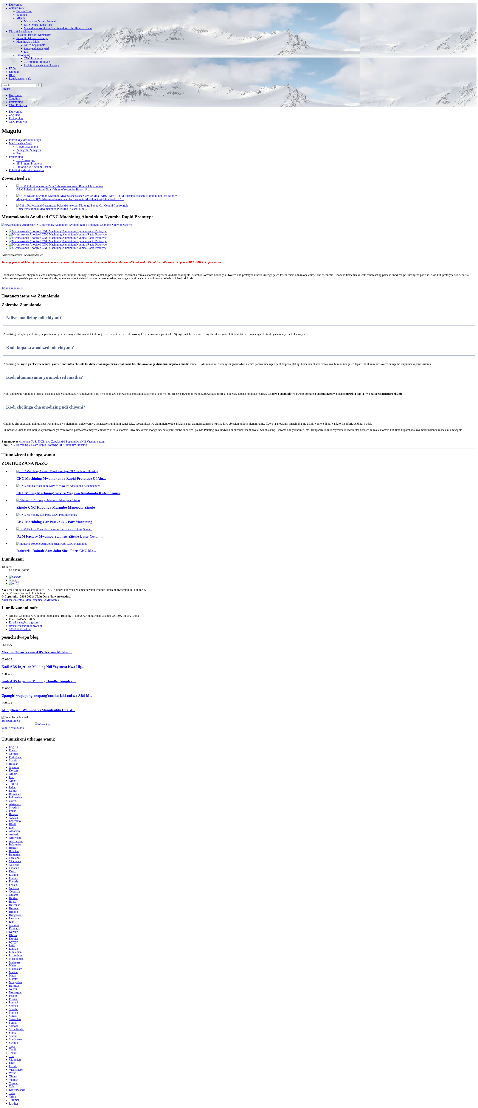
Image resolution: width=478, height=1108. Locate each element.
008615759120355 (20, 629)
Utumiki (14, 71)
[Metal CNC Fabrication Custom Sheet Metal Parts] (48, 500)
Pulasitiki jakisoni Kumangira (33, 34)
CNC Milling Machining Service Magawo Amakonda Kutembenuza (68, 493)
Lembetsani (39, 593)
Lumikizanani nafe (20, 78)
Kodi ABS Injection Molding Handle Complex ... (38, 681)
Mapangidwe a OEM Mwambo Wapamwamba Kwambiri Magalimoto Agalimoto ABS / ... (70, 199)
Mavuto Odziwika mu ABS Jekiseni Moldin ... (36, 652)
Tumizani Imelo (10, 720)
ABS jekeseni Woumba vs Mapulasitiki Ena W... (38, 710)
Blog (12, 75)
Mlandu (21, 18)
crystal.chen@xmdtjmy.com (25, 625)
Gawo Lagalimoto (34, 44)
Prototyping (23, 55)
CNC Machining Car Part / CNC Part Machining (54, 522)
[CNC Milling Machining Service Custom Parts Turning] (58, 485)
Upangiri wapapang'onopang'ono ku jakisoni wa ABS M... (46, 696)
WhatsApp (44, 724)
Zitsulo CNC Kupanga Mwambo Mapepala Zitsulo (55, 507)
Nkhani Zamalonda (20, 31)
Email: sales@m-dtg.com (23, 622)
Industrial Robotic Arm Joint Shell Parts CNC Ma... (56, 551)
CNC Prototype (33, 58)
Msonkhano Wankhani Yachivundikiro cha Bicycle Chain (58, 28)
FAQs (12, 68)
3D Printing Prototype (37, 61)
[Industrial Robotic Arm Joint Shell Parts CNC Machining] (51, 543)
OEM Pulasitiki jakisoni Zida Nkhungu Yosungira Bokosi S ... (53, 189)
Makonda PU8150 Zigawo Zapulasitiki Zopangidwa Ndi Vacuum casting (62, 441)
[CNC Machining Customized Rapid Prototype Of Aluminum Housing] (57, 471)
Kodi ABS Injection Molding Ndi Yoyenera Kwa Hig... (43, 667)
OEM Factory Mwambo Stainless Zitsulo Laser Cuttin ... (59, 536)
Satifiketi (21, 14)
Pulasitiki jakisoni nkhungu (32, 38)
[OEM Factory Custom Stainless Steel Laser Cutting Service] (54, 529)
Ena (26, 51)
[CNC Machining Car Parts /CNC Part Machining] (46, 514)
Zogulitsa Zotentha (12, 599)
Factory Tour (24, 11)
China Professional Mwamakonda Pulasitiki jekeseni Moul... (52, 208)
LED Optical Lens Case (38, 24)
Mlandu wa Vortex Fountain (40, 21)
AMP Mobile (52, 599)
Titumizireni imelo (12, 288)
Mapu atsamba (34, 599)
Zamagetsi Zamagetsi (36, 48)
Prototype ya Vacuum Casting (41, 65)
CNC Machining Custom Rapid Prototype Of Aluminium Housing (47, 444)
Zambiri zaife (17, 8)
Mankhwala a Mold (28, 41)
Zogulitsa (14, 98)
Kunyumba (15, 4)
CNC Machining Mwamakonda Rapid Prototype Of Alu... (61, 478)
